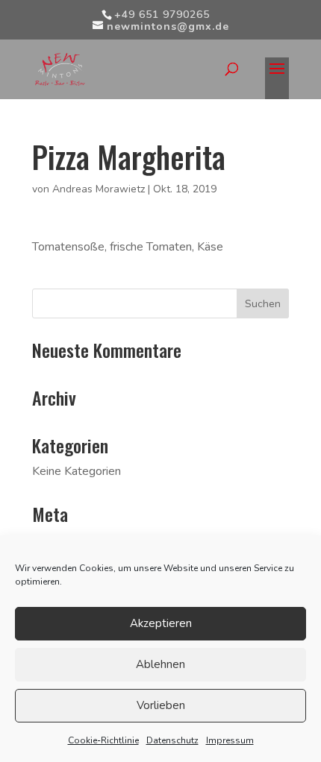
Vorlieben (161, 705)
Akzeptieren (161, 623)
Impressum (230, 740)
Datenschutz (172, 740)
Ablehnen (160, 664)
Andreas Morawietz (98, 189)
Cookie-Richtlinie (103, 740)
